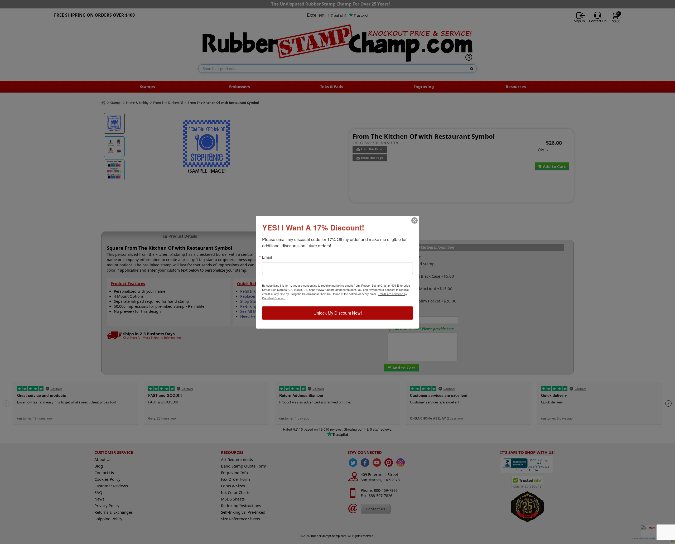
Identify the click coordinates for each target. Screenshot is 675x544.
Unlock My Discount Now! (338, 313)
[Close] (414, 220)
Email (267, 257)
